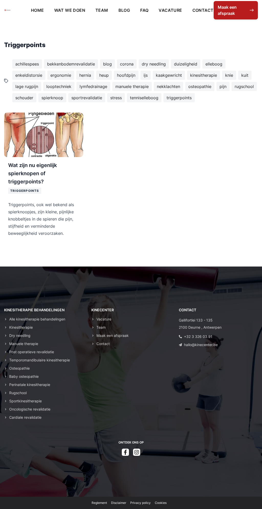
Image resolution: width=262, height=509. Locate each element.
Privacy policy (140, 503)
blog (107, 64)
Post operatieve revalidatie (31, 352)
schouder (24, 97)
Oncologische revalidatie (29, 409)
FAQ (144, 10)
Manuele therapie (23, 343)
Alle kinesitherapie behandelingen (37, 319)
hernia (85, 75)
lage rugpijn (26, 86)
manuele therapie (132, 86)
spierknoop (52, 97)
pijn (223, 86)
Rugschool (18, 393)
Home (37, 10)
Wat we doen (69, 10)
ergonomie (60, 75)
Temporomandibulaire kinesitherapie (39, 360)
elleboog (213, 64)
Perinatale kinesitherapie (29, 384)
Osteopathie (19, 368)
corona (127, 64)
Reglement (99, 503)
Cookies (161, 503)
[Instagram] (136, 452)
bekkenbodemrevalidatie (71, 64)
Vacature (170, 10)
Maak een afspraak (112, 335)
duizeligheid (185, 64)
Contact (203, 10)
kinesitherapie (203, 75)
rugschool (244, 86)
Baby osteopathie (24, 376)
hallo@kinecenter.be (201, 344)
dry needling (154, 64)
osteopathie (199, 86)
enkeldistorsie (28, 75)
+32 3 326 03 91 (198, 336)
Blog (124, 10)
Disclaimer (118, 503)
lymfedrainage (93, 86)
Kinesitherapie (21, 327)
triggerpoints (179, 97)
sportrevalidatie (86, 97)
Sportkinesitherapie (25, 401)
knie (229, 75)
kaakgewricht (169, 75)
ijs (146, 75)
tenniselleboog (144, 97)
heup (104, 75)
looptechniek (58, 86)
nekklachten (168, 86)
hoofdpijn (126, 75)
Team (101, 10)
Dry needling (19, 335)
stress (116, 97)
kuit (244, 75)
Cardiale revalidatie (25, 417)
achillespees (27, 64)
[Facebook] (125, 452)
